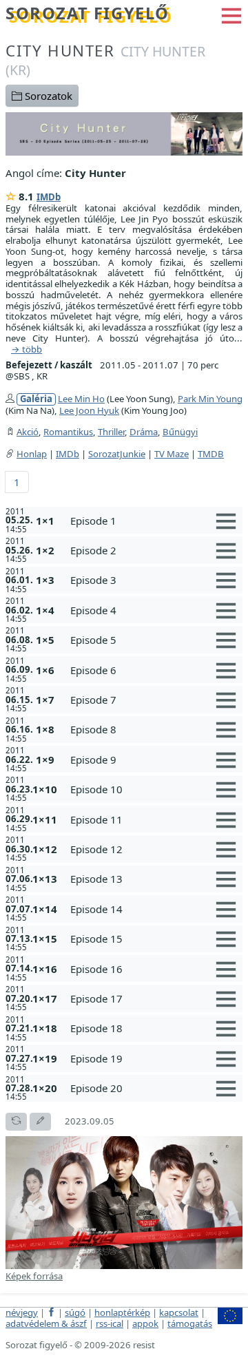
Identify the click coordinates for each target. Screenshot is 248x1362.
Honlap (32, 454)
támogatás (189, 1323)
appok (145, 1323)
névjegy (22, 1312)
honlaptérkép (122, 1312)
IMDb (49, 197)
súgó (75, 1312)
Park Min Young (210, 398)
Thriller (111, 432)
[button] (231, 14)
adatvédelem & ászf (46, 1323)
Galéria (36, 399)
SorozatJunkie (116, 454)
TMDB (211, 454)
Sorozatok (47, 96)
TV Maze (171, 454)
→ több (26, 349)
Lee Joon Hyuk (89, 410)
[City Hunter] (124, 132)
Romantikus (68, 432)
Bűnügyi (180, 432)
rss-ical (109, 1323)
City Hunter (105, 59)
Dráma (144, 432)
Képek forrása (34, 1276)
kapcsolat (178, 1312)
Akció (28, 432)
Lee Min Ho (81, 398)
